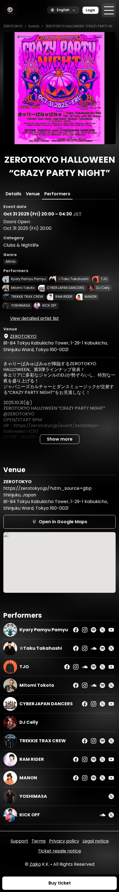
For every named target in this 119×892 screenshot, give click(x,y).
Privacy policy (64, 841)
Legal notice (95, 841)
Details (13, 194)
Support (19, 841)
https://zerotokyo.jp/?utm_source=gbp (47, 488)
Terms (39, 841)
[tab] (13, 193)
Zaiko (35, 864)
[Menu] (109, 10)
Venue (33, 194)
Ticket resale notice (59, 851)
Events (34, 26)
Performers (57, 194)
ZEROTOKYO (12, 26)
